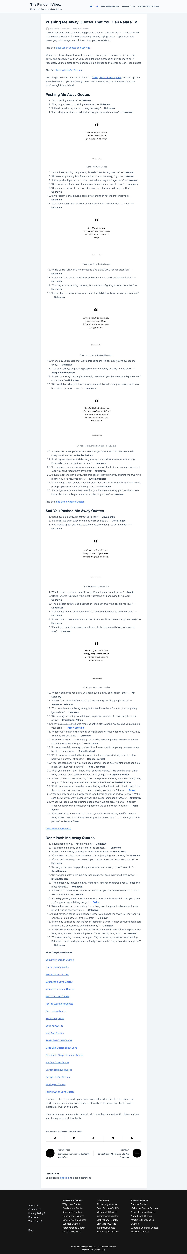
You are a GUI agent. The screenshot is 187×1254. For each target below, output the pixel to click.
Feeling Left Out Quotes (69, 70)
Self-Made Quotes (106, 1223)
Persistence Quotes (72, 1208)
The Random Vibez (45, 4)
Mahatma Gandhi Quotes (144, 1208)
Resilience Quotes (72, 1212)
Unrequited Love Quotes (59, 1069)
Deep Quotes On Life (108, 1208)
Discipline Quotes (71, 1231)
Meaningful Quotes (107, 1212)
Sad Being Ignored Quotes (70, 501)
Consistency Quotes (73, 1216)
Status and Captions (148, 6)
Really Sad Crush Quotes (59, 1040)
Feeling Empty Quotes (57, 967)
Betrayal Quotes (54, 1025)
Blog (30, 1230)
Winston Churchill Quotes (144, 1227)
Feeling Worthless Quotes (59, 1003)
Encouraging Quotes (108, 1231)
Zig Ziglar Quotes (140, 1231)
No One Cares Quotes (57, 1062)
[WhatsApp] (131, 1138)
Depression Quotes (56, 1011)
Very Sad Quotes (55, 1033)
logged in (65, 1177)
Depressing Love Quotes (59, 981)
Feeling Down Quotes (57, 974)
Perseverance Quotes (73, 1227)
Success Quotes (71, 1223)
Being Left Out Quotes (58, 1077)
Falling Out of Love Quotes (60, 1091)
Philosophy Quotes (107, 1204)
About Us (33, 1205)
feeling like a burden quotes (106, 77)
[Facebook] (55, 1138)
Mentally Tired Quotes (57, 996)
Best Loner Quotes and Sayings (73, 47)
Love (74, 1047)
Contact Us (34, 1209)
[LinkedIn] (112, 1138)
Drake (132, 790)
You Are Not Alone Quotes (60, 989)
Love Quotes (128, 6)
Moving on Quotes (56, 1084)
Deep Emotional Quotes (58, 828)
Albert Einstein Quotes (143, 1212)
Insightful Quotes (106, 1227)
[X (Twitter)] (74, 1138)
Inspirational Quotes (81, 29)
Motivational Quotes (107, 1220)
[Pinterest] (93, 1138)
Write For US (35, 1221)
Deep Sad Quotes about (58, 1047)
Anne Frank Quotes (141, 1216)
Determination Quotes (74, 1220)
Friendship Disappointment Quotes (64, 1055)
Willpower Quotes (71, 1204)
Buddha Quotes (139, 1204)
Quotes (94, 6)
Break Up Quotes (55, 1018)
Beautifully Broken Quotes (60, 959)
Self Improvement (110, 6)
